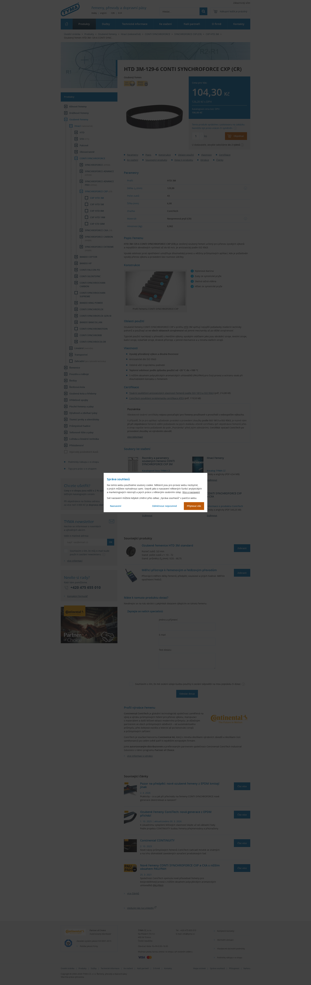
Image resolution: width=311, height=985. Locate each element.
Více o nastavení (191, 492)
